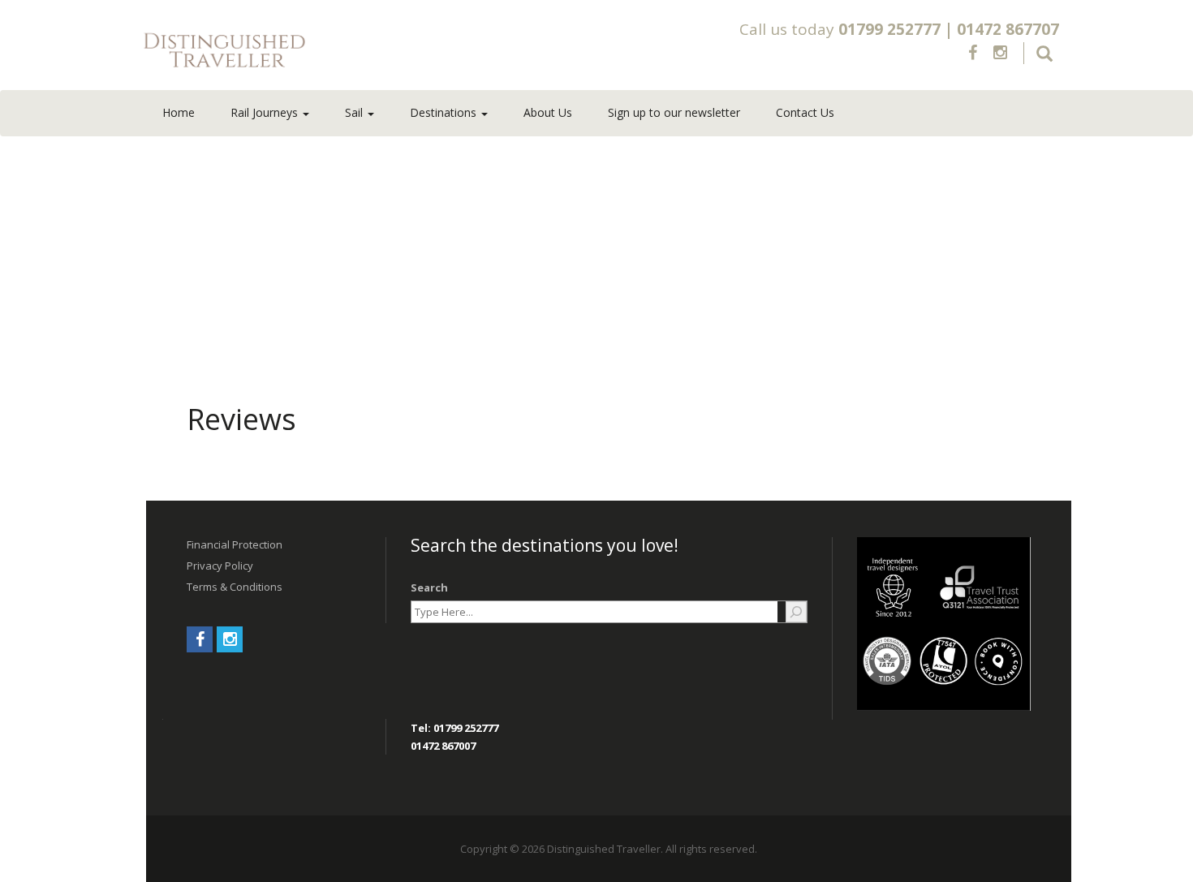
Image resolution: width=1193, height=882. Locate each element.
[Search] (796, 611)
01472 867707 (1008, 29)
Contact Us (805, 112)
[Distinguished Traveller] (320, 51)
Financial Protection (234, 544)
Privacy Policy (220, 565)
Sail (355, 112)
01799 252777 (889, 29)
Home (178, 112)
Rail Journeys (265, 112)
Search (429, 587)
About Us (547, 112)
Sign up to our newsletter (674, 112)
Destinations (445, 112)
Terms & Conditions (234, 586)
